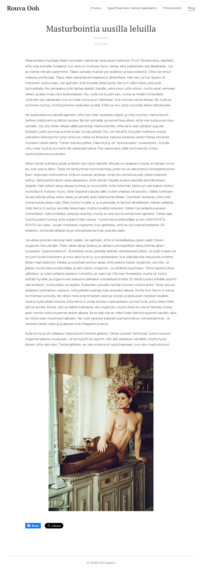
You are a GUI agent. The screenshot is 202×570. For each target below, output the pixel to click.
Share (35, 525)
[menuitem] (97, 8)
